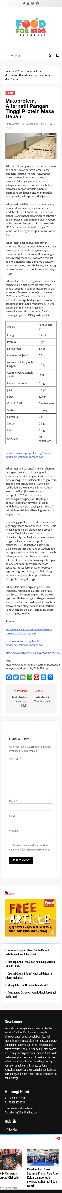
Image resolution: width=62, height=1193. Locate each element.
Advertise (12, 1129)
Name (13, 801)
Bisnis (10, 93)
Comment (15, 758)
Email (13, 816)
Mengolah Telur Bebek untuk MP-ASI (28, 985)
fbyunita (14, 124)
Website (13, 830)
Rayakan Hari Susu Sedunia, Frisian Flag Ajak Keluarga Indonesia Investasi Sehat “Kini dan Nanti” (42, 1177)
